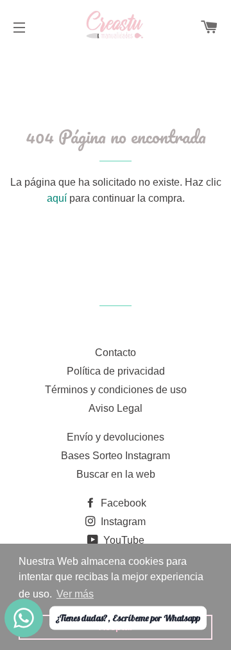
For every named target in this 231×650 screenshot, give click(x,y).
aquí (57, 198)
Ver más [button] (75, 594)
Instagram (122, 521)
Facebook (122, 503)
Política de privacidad (116, 371)
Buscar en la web (115, 474)
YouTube (122, 540)
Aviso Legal (115, 408)
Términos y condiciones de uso (116, 389)
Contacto (115, 352)
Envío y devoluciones (115, 437)
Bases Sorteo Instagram (115, 455)
